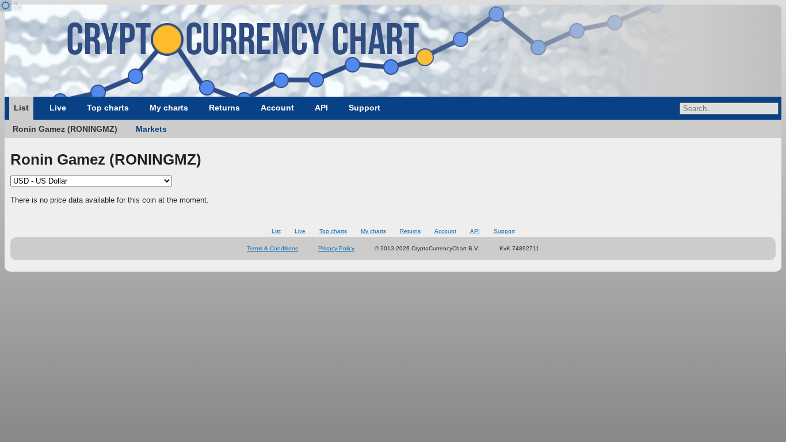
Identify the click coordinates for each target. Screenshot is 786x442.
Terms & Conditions (272, 248)
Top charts (108, 107)
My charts (169, 107)
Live (57, 107)
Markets (151, 129)
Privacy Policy (336, 248)
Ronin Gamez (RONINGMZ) (65, 129)
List (21, 107)
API (321, 107)
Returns (224, 107)
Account (277, 107)
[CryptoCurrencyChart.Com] (393, 51)
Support (364, 107)
